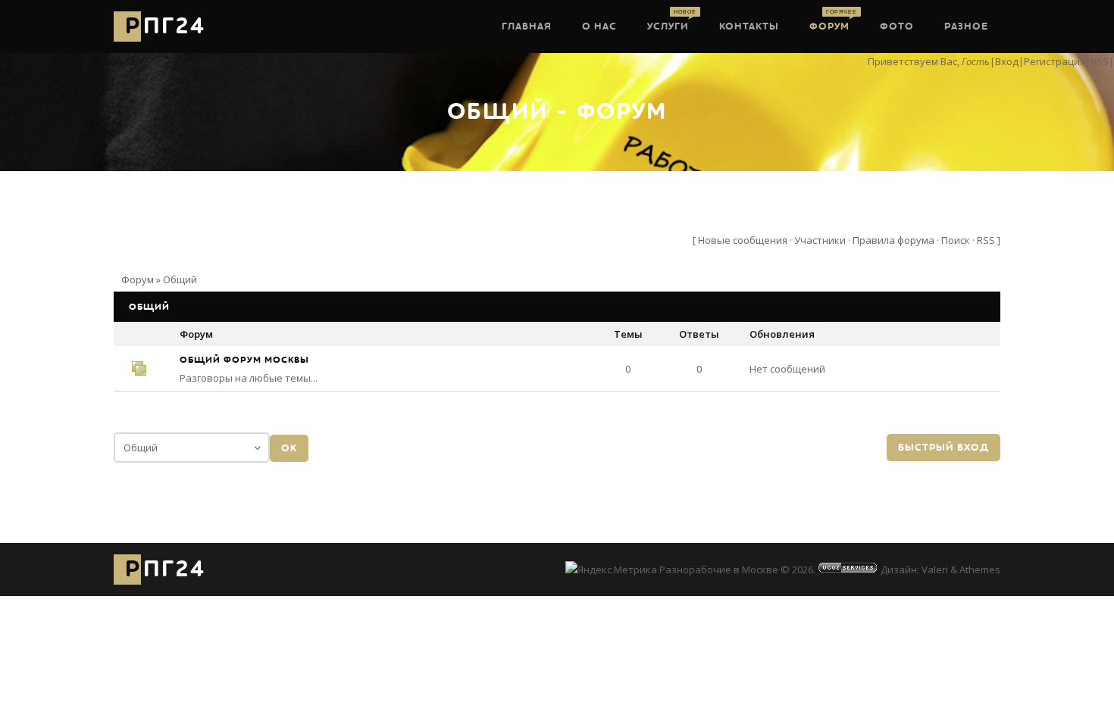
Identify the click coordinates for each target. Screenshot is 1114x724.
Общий (180, 279)
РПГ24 (165, 26)
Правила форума (893, 240)
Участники (820, 240)
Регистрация (1054, 61)
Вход (1007, 61)
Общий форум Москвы (244, 360)
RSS (1100, 61)
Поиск (955, 240)
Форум (137, 279)
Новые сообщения (742, 240)
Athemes (979, 569)
